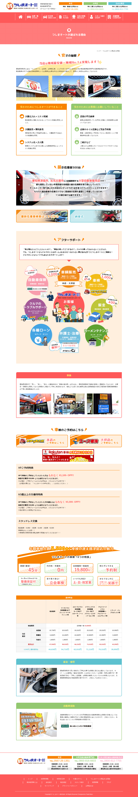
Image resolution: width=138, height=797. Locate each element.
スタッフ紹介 (100, 17)
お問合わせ (89, 786)
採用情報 (95, 782)
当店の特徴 (81, 17)
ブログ (109, 782)
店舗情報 (117, 17)
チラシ (65, 17)
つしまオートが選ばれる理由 (100, 779)
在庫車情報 (44, 779)
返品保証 (63, 782)
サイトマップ (49, 786)
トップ (99, 51)
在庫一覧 (35, 17)
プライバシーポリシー (69, 786)
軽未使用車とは (32, 782)
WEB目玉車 (61, 779)
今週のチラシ (77, 779)
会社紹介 (49, 782)
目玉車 (52, 17)
